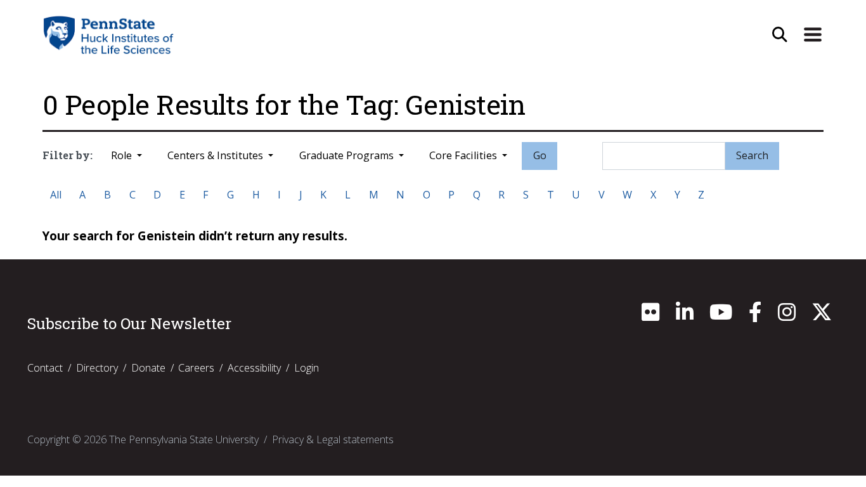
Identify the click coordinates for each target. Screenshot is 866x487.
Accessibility (254, 368)
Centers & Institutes (216, 155)
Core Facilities (464, 155)
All (55, 195)
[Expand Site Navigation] (813, 35)
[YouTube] (720, 316)
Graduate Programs (347, 155)
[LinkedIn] (685, 316)
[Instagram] (787, 316)
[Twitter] (821, 316)
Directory (97, 368)
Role (122, 155)
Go (539, 155)
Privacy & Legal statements (333, 439)
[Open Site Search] (780, 35)
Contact (45, 368)
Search (752, 155)
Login (306, 368)
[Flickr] (650, 316)
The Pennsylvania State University (184, 439)
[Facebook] (755, 316)
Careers (196, 368)
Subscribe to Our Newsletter (129, 323)
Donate (148, 368)
